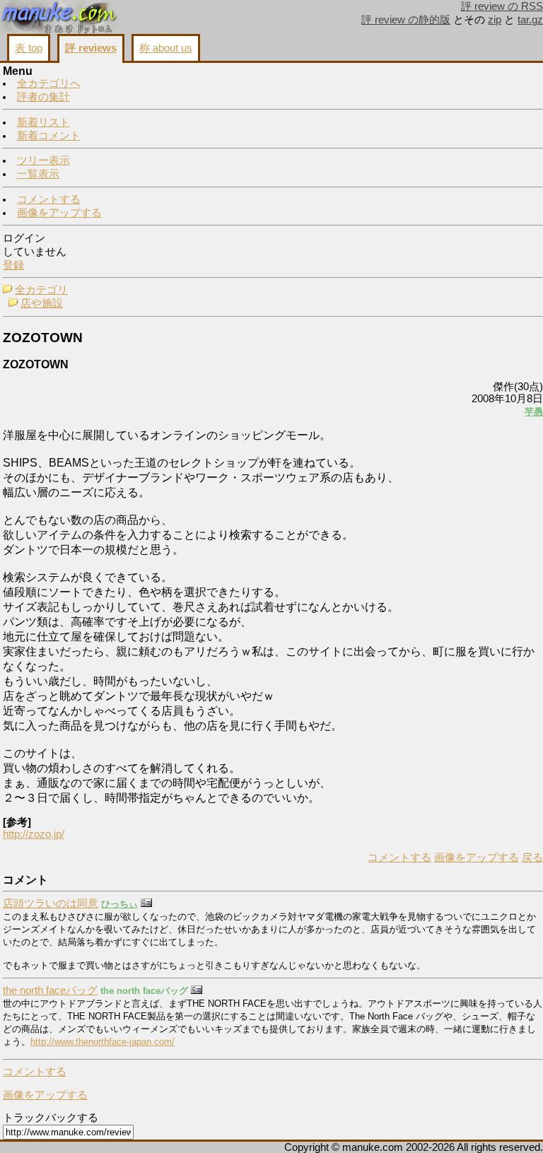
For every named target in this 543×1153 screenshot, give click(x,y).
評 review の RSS (502, 6)
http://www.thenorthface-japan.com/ (102, 1041)
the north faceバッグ (50, 990)
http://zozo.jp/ (33, 834)
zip (494, 19)
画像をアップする (59, 212)
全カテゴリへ (49, 83)
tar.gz (530, 19)
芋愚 (534, 411)
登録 (13, 265)
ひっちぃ (119, 904)
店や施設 (42, 303)
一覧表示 (38, 174)
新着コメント (49, 135)
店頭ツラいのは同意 (50, 903)
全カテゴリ (41, 289)
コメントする (49, 199)
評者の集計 (43, 97)
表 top (28, 48)
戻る (532, 857)
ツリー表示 (43, 160)
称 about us (165, 48)
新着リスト (43, 122)
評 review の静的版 (405, 19)
